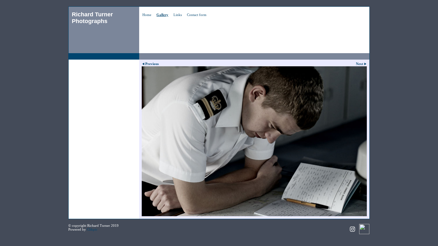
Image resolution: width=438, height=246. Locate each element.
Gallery (162, 15)
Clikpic (92, 229)
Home (146, 15)
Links (177, 15)
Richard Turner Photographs (92, 17)
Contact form (196, 15)
